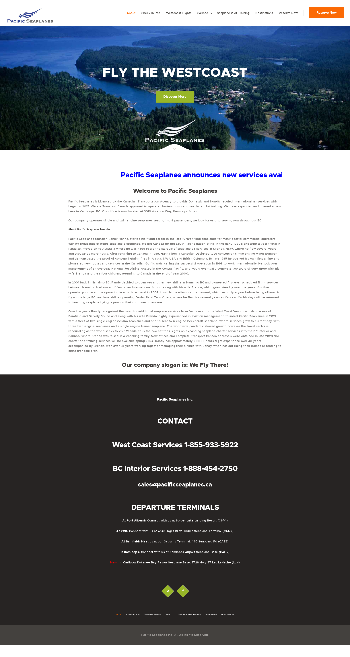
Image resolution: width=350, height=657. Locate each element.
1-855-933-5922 (211, 445)
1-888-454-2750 (210, 468)
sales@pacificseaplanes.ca (175, 484)
